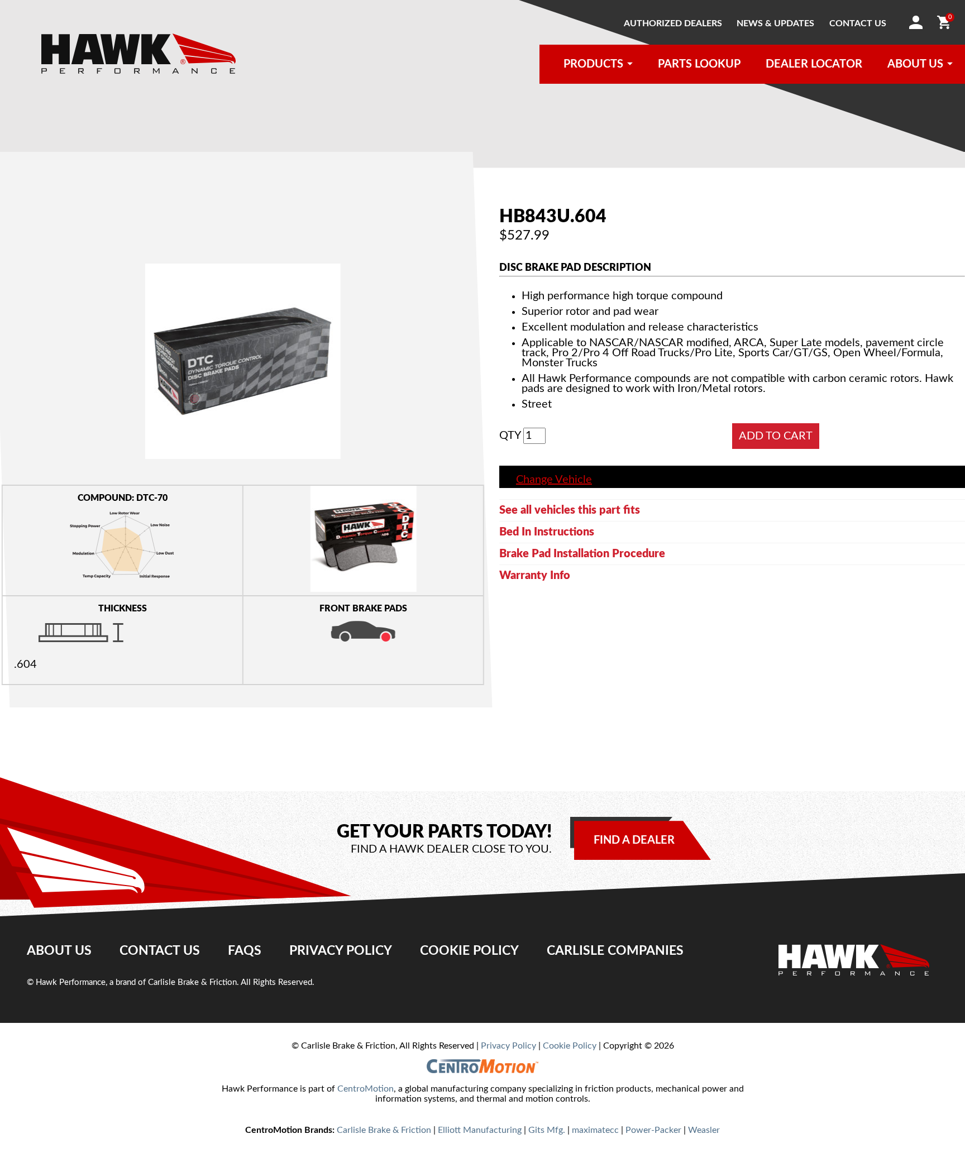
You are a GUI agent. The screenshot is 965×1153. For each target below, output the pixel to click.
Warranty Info (534, 575)
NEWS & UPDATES (775, 23)
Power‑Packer (653, 1130)
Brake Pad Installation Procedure (582, 553)
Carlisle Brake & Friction (384, 1130)
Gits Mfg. (546, 1130)
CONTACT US (857, 23)
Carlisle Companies (615, 951)
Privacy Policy (340, 951)
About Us (59, 951)
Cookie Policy (469, 951)
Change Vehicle (554, 479)
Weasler (704, 1130)
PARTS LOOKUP (699, 64)
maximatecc (595, 1130)
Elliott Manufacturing (480, 1130)
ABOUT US (915, 64)
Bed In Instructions (546, 532)
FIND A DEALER (634, 840)
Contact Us (160, 951)
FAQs (244, 951)
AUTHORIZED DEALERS (673, 23)
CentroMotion (365, 1088)
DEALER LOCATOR (814, 64)
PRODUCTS (593, 64)
